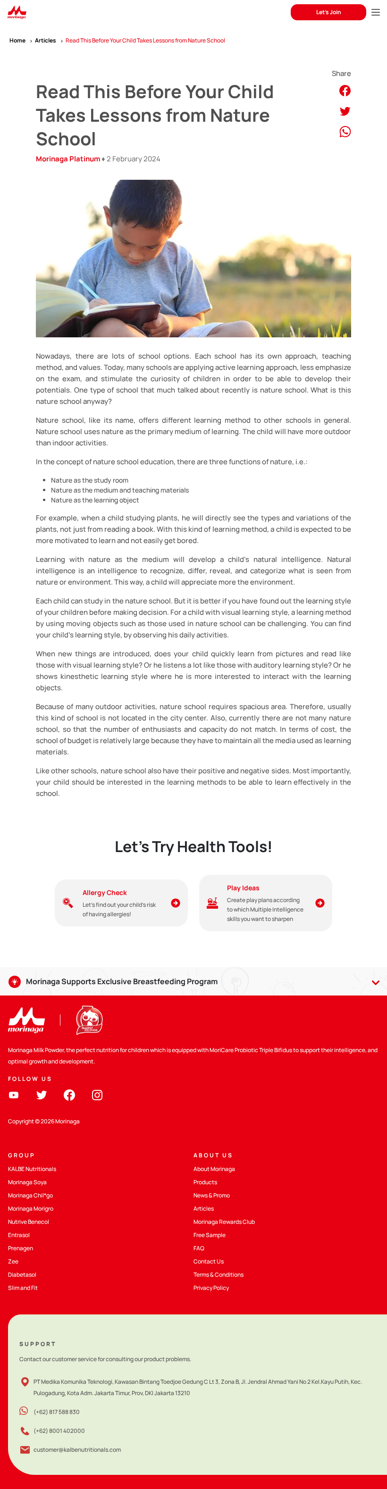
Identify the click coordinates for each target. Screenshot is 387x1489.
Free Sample (210, 1235)
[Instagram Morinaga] (97, 1094)
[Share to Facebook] (345, 89)
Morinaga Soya (27, 1182)
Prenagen (20, 1248)
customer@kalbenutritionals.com (77, 1450)
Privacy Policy (211, 1288)
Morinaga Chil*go (30, 1195)
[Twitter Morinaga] (41, 1094)
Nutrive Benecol (28, 1222)
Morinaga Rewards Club (224, 1222)
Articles (204, 1209)
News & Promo (212, 1195)
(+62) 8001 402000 (59, 1431)
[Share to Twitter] (345, 110)
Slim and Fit (23, 1288)
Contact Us (209, 1261)
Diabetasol (22, 1275)
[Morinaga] (26, 1020)
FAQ (199, 1248)
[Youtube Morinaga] (13, 1094)
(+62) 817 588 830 (57, 1412)
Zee (13, 1261)
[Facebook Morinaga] (69, 1094)
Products (205, 1182)
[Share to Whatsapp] (345, 130)
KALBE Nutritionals (32, 1169)
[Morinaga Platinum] (16, 12)
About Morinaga (214, 1169)
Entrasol (19, 1235)
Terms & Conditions (219, 1275)
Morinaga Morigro (30, 1209)
